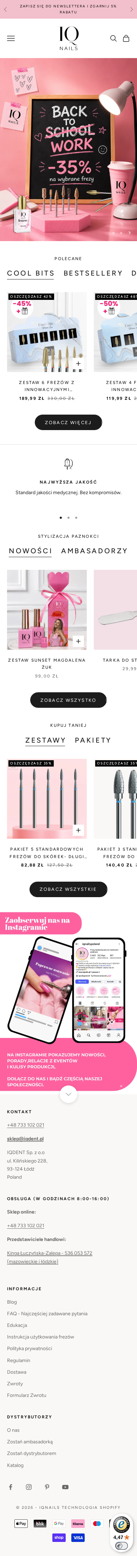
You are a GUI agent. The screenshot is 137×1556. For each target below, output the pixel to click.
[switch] (121, 1546)
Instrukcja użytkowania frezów (40, 1337)
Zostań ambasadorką (30, 1442)
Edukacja (17, 1325)
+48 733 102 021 (25, 1125)
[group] (68, 149)
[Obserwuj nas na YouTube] (65, 1487)
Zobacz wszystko (68, 700)
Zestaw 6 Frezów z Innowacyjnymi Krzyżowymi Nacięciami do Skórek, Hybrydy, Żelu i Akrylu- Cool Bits (47, 386)
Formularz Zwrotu (26, 1395)
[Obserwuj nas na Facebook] (10, 1487)
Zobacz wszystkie (68, 889)
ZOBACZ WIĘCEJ (68, 422)
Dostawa (16, 1372)
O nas (13, 1430)
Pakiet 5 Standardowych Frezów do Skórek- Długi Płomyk (46, 853)
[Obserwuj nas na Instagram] (28, 1487)
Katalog (15, 1465)
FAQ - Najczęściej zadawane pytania (47, 1314)
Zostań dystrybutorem (31, 1453)
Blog (12, 1302)
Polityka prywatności (29, 1349)
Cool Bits (31, 273)
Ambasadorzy (94, 551)
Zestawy (45, 740)
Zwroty (15, 1384)
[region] (68, 149)
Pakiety (93, 740)
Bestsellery (93, 273)
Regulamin (18, 1360)
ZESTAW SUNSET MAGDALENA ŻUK (47, 664)
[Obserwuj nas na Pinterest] (47, 1487)
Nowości (31, 551)
